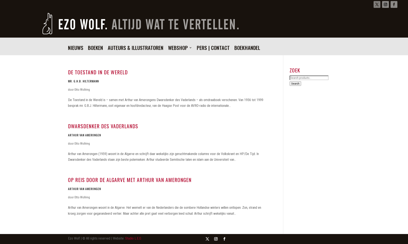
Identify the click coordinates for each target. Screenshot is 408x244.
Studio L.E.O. (133, 238)
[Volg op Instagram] (385, 4)
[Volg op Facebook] (394, 4)
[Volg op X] (377, 4)
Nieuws (75, 48)
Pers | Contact (213, 48)
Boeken (95, 48)
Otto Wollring (82, 89)
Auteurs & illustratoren (135, 48)
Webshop (178, 48)
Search (295, 83)
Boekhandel (247, 48)
